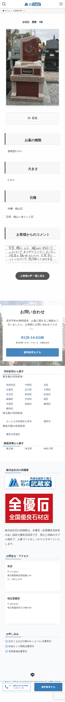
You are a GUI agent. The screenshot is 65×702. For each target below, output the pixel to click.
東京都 (9, 448)
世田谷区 (11, 385)
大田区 (47, 389)
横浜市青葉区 (13, 434)
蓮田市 (47, 421)
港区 (46, 399)
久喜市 (28, 421)
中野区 (28, 385)
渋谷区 (28, 399)
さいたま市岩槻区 (15, 421)
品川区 (28, 389)
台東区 (9, 389)
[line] (32, 675)
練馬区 (47, 403)
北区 (46, 385)
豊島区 (9, 408)
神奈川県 (48, 448)
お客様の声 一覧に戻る (32, 275)
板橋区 (9, 399)
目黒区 (9, 403)
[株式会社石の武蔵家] (32, 4)
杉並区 (47, 394)
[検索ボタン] (4, 4)
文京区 (9, 394)
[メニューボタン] (61, 4)
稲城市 (28, 403)
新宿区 (28, 394)
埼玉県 (28, 448)
